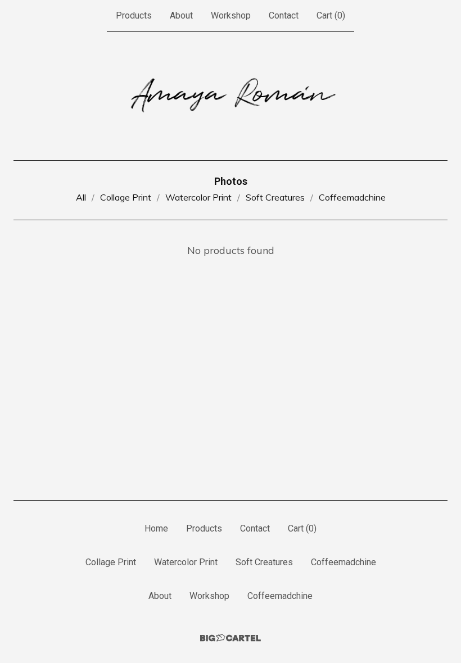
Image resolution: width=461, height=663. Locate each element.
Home (156, 528)
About (181, 15)
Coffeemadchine (352, 197)
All (81, 197)
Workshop (231, 15)
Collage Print (125, 197)
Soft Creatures (275, 197)
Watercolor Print (198, 197)
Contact (284, 15)
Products (134, 15)
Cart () (331, 15)
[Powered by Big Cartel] (230, 638)
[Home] (231, 96)
